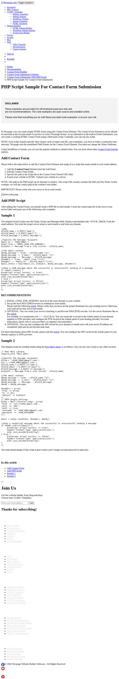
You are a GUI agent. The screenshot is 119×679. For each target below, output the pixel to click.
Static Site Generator (16, 631)
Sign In (10, 54)
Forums (10, 37)
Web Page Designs (15, 651)
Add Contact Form (15, 468)
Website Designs (19, 17)
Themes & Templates (16, 579)
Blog (9, 40)
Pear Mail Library (53, 347)
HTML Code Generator (18, 633)
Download (11, 7)
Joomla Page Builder (21, 33)
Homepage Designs (16, 656)
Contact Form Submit (108, 149)
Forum (10, 569)
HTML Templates (20, 23)
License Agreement (16, 531)
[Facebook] (3, 665)
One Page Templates (16, 603)
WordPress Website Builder (24, 30)
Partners (10, 536)
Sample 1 (11, 473)
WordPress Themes (20, 19)
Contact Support (19, 49)
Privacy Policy (13, 528)
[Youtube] (3, 669)
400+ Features (13, 10)
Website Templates (20, 14)
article (33, 306)
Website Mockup (14, 659)
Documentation (19, 47)
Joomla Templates (20, 21)
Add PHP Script (14, 471)
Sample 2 (11, 476)
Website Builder (14, 618)
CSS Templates (14, 595)
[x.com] (3, 673)
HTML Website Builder (22, 28)
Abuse (10, 538)
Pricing (10, 35)
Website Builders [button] (14, 26)
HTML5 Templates (16, 600)
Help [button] (9, 42)
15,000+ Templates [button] (15, 12)
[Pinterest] (3, 677)
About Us (11, 533)
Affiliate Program (15, 564)
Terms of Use (13, 525)
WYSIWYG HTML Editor (19, 628)
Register (11, 59)
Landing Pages (14, 654)
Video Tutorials (19, 44)
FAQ (9, 556)
